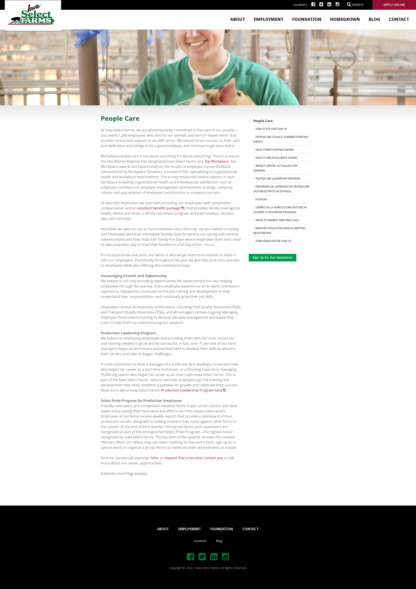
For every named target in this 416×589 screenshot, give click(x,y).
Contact (399, 19)
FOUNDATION (221, 529)
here (154, 457)
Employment (268, 19)
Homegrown (345, 19)
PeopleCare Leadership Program (277, 178)
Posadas (261, 199)
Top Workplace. (217, 161)
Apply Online (394, 5)
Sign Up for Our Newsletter (273, 257)
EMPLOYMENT (189, 529)
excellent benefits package (158, 208)
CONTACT (250, 529)
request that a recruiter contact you (193, 457)
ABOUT (163, 529)
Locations (300, 5)
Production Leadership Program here (191, 390)
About (237, 19)
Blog (374, 19)
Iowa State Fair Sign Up (271, 129)
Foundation (306, 19)
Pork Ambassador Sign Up (273, 241)
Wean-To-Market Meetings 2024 (277, 220)
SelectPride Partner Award (274, 149)
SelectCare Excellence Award (276, 157)
